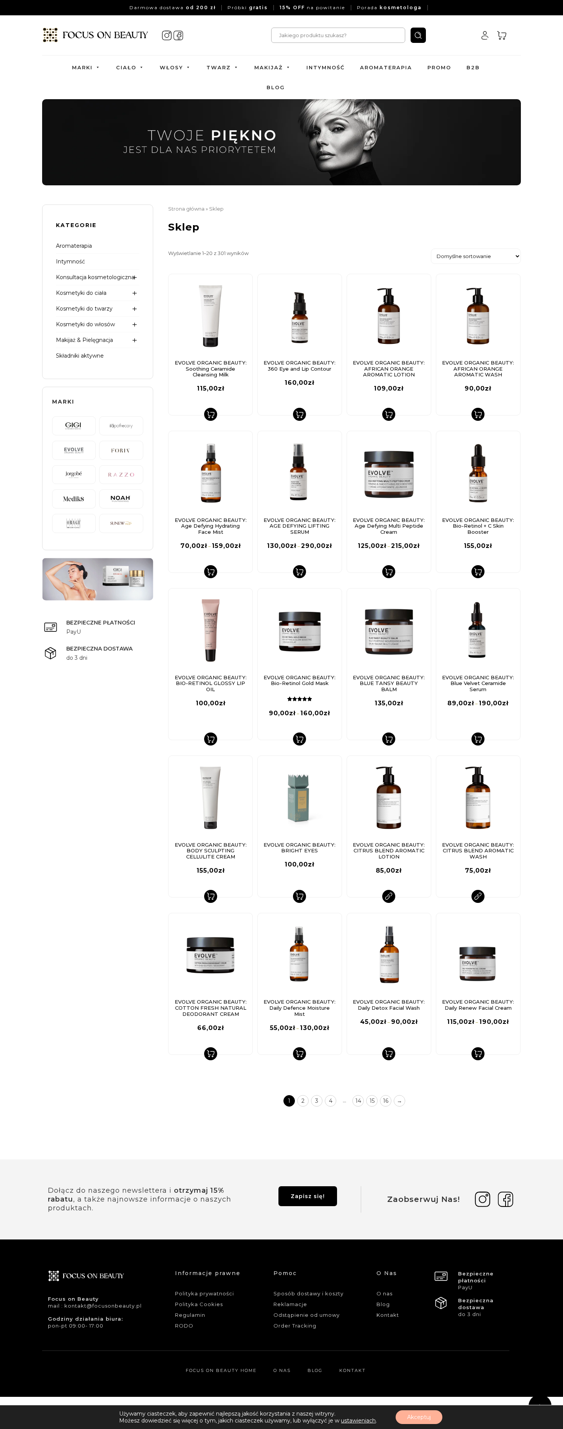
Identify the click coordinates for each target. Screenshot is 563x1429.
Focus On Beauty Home (221, 1370)
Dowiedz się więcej (388, 896)
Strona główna (186, 209)
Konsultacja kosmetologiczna (95, 277)
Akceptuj (419, 1417)
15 (372, 1100)
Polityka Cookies (199, 1304)
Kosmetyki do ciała (81, 292)
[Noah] (121, 498)
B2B (473, 67)
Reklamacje (290, 1304)
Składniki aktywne (80, 355)
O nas (384, 1293)
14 (358, 1100)
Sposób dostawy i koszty (308, 1293)
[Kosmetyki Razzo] (121, 474)
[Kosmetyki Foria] (121, 449)
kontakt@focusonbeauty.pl (103, 1306)
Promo (439, 67)
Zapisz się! (308, 1196)
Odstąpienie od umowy (306, 1315)
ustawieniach (358, 1420)
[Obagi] (74, 522)
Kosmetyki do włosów (85, 324)
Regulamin (190, 1315)
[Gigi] (74, 425)
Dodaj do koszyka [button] (210, 414)
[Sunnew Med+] (121, 522)
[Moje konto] (485, 35)
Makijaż (268, 67)
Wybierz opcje (210, 571)
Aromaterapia (386, 67)
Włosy (171, 67)
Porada (389, 7)
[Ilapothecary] (121, 425)
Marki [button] (82, 67)
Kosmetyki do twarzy (84, 308)
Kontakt (387, 1315)
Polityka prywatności (204, 1293)
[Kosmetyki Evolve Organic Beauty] (74, 449)
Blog (276, 87)
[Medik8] (74, 498)
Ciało (126, 67)
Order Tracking (294, 1326)
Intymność (325, 67)
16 (385, 1100)
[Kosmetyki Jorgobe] (74, 474)
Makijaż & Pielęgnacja (84, 340)
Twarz (218, 67)
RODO (184, 1326)
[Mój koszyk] (501, 35)
